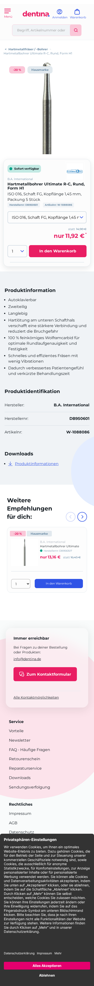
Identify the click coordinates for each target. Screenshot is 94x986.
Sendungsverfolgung (29, 787)
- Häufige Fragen (33, 749)
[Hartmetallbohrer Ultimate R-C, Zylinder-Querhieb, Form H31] (24, 556)
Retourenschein (24, 759)
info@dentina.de (27, 659)
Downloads (20, 777)
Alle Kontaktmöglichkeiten (36, 697)
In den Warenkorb (57, 251)
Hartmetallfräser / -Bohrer (28, 49)
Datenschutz (21, 832)
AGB (13, 823)
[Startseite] (36, 22)
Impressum (20, 813)
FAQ (13, 749)
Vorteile (16, 731)
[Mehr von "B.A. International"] (74, 171)
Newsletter (19, 740)
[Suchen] (75, 30)
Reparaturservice (25, 768)
